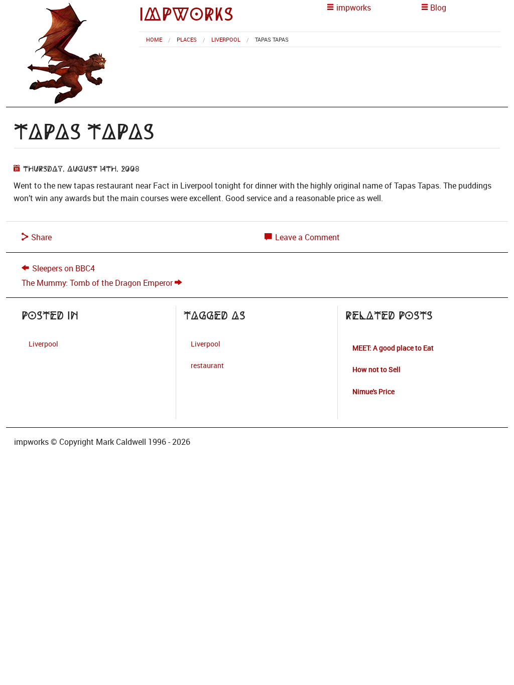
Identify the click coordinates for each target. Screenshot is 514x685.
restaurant (207, 365)
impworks (186, 14)
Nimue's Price (373, 391)
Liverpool (225, 39)
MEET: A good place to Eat (393, 348)
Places (187, 39)
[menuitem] (154, 39)
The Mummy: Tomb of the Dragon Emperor (97, 282)
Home (154, 39)
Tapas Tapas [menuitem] (272, 39)
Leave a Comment (306, 237)
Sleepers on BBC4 (63, 268)
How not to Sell (376, 369)
